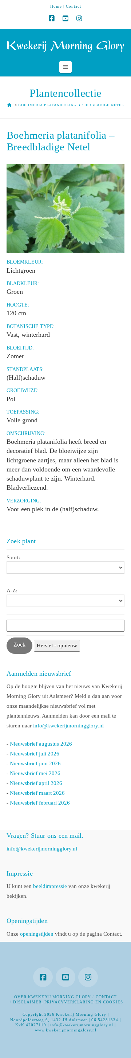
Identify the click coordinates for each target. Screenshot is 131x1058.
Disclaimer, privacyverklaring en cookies (68, 1002)
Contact (73, 6)
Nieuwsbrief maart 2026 (37, 793)
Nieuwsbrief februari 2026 (40, 803)
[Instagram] (79, 18)
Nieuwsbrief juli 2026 (34, 754)
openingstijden (36, 934)
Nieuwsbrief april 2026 (36, 783)
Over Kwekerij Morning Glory (52, 997)
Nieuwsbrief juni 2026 (35, 763)
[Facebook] (51, 18)
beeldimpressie (50, 886)
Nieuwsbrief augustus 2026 (41, 744)
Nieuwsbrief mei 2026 (35, 773)
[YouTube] (65, 18)
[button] (65, 67)
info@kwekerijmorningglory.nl (68, 726)
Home (56, 6)
